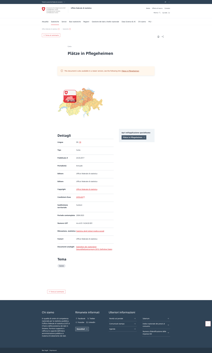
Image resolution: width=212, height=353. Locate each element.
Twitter (92, 318)
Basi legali (45, 350)
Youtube (81, 322)
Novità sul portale (116, 318)
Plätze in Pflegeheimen (130, 71)
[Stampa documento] (158, 36)
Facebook (81, 318)
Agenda (112, 329)
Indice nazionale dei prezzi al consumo (154, 325)
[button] (45, 21)
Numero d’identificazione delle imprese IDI (154, 332)
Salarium (146, 318)
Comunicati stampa (116, 324)
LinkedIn (92, 322)
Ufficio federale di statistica (81, 8)
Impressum (53, 350)
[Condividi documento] (162, 36)
